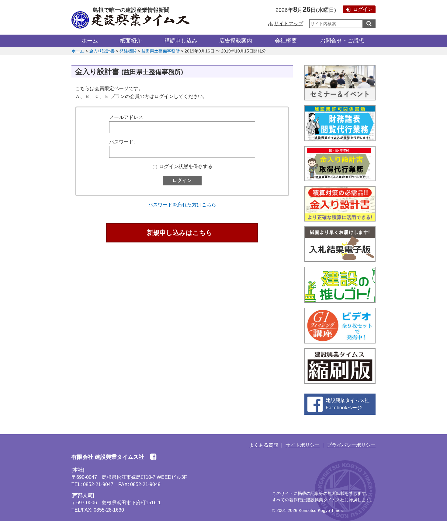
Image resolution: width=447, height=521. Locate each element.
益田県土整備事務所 (160, 51)
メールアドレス (126, 117)
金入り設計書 (102, 51)
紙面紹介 (131, 41)
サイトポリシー (303, 445)
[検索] (369, 23)
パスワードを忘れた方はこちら (182, 204)
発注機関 (128, 51)
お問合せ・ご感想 (342, 41)
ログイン (362, 9)
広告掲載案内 (235, 41)
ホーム (89, 41)
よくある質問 (263, 445)
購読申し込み (181, 41)
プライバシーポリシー (351, 445)
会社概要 (286, 41)
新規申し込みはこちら (180, 232)
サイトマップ (288, 23)
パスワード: (122, 141)
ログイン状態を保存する (186, 166)
